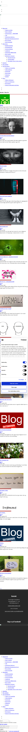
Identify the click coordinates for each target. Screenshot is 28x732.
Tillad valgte (14, 387)
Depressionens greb (4, 226)
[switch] (25, 366)
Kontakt (7, 76)
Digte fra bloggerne (9, 81)
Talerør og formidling (10, 68)
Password (2, 727)
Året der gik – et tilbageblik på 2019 (7, 281)
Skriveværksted (8, 47)
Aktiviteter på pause (9, 56)
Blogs (4, 78)
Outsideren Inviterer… (10, 37)
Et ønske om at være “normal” (5, 308)
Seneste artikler (9, 30)
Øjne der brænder (3, 166)
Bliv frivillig (8, 54)
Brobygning (7, 71)
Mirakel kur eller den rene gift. (6, 399)
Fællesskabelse (8, 69)
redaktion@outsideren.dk (14, 606)
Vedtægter (7, 75)
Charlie (1, 137)
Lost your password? (14, 731)
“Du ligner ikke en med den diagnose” (7, 135)
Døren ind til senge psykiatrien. (6, 196)
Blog (0, 138)
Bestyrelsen (8, 73)
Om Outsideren (6, 66)
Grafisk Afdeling (9, 49)
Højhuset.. (2, 543)
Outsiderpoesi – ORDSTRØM (11, 33)
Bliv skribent (8, 40)
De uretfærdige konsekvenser (5, 429)
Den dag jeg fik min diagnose (5, 573)
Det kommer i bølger (4, 490)
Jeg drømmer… (3, 512)
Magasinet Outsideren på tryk (12, 38)
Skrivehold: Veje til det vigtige (15, 61)
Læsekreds (7, 50)
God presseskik (8, 42)
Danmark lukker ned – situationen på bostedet (9, 256)
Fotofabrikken (11, 59)
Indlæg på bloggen (9, 80)
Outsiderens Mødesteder (10, 52)
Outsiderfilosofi (11, 57)
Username (2, 726)
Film (6, 35)
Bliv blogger (8, 83)
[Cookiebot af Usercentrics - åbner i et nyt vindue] (21, 340)
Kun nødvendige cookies (14, 391)
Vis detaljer (21, 379)
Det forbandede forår (4, 460)
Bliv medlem (5, 693)
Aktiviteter (5, 44)
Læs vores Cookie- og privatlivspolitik (14, 611)
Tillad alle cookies (14, 383)
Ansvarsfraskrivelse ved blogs (12, 85)
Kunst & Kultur (8, 31)
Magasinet (5, 28)
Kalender (5, 691)
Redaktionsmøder (9, 45)
